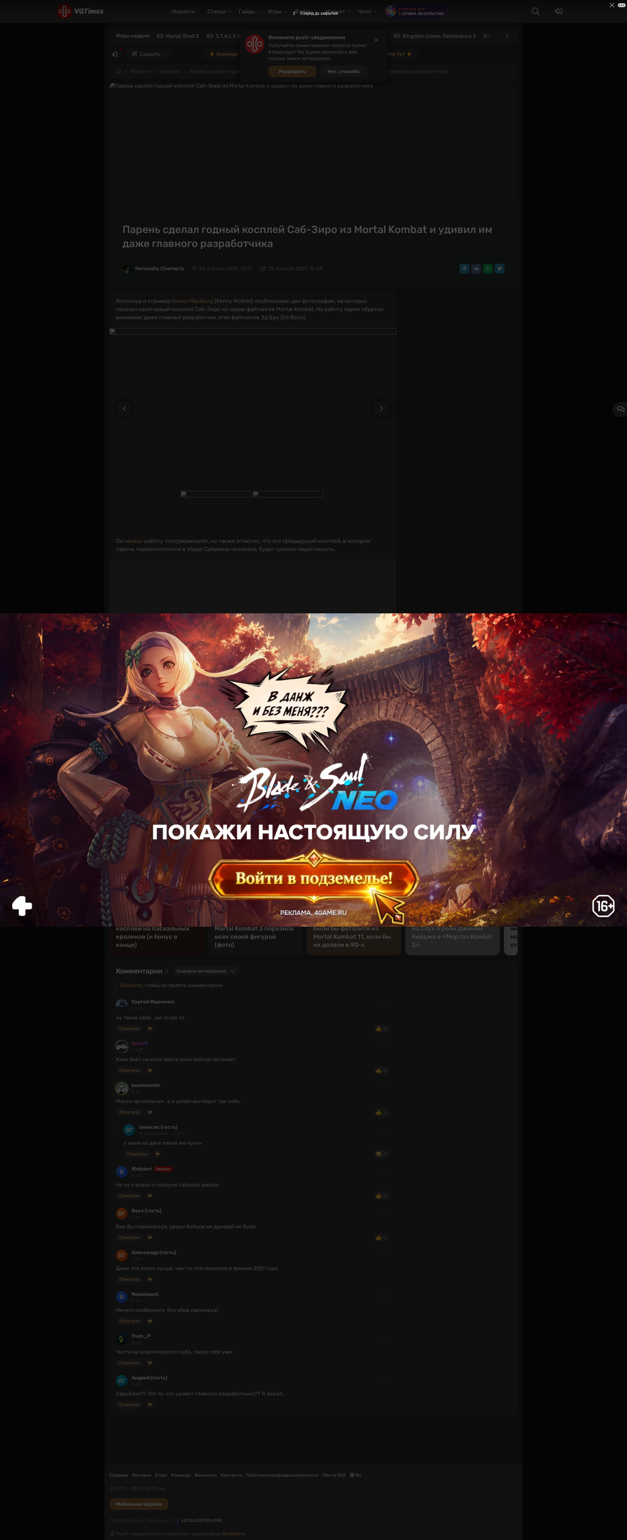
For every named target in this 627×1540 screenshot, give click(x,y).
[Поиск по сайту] (535, 11)
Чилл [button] (364, 11)
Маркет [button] (335, 11)
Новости (140, 71)
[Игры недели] (507, 35)
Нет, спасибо (344, 71)
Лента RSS (334, 1475)
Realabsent (145, 1294)
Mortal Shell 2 (182, 36)
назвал (133, 541)
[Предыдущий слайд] (120, 408)
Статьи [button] (216, 11)
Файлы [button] (303, 11)
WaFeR (140, 1043)
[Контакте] (476, 269)
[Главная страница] (80, 11)
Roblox (501, 36)
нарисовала (293, 702)
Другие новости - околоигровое (185, 769)
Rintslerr (142, 1169)
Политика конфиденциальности (282, 1475)
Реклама (141, 1475)
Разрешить (292, 71)
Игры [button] (274, 11)
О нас (161, 1475)
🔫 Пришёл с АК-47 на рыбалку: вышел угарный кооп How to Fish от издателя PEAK (230, 732)
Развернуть (372, 837)
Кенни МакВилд (192, 301)
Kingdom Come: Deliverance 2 (439, 36)
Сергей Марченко (153, 1002)
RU (358, 1475)
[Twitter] (500, 269)
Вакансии (206, 1475)
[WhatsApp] (488, 269)
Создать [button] (150, 54)
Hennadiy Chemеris (159, 268)
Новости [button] (183, 11)
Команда (181, 1475)
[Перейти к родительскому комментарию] (119, 1127)
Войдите (131, 985)
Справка (118, 1475)
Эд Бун (302, 769)
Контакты (231, 1475)
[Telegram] (464, 269)
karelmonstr (146, 1085)
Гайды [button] (247, 11)
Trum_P (141, 1336)
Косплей (170, 71)
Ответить (129, 1028)
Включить (234, 1534)
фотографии (272, 769)
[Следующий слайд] (384, 408)
